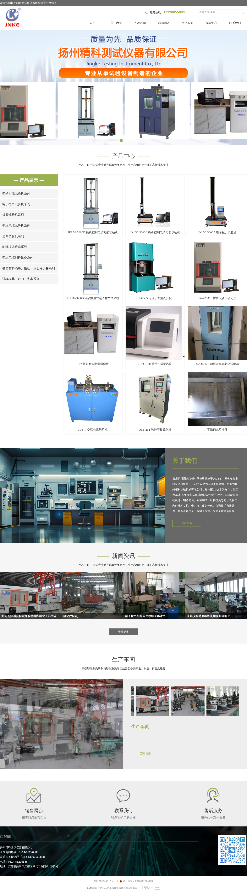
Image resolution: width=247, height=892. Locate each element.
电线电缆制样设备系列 (17, 257)
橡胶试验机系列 (13, 214)
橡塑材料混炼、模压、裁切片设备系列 (28, 268)
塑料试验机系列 (13, 236)
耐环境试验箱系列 (14, 246)
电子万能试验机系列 (16, 193)
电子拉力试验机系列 (16, 204)
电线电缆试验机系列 (16, 225)
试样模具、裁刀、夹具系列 (20, 279)
